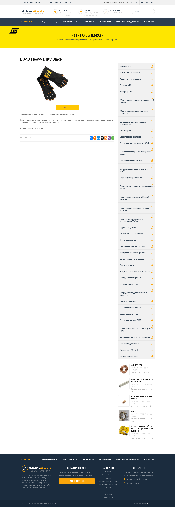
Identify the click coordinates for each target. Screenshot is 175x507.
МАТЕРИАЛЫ (88, 22)
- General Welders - (108, 475)
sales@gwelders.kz (91, 15)
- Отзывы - (108, 494)
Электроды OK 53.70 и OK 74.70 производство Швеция (142, 428)
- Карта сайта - (108, 497)
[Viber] (109, 138)
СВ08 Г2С (135, 411)
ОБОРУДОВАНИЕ (70, 22)
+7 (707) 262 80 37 (65, 15)
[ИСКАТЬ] (152, 12)
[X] (102, 138)
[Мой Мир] (98, 138)
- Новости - (108, 478)
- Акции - (108, 488)
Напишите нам (77, 481)
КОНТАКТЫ (149, 22)
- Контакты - (108, 491)
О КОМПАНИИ (27, 22)
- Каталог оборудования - (109, 481)
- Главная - (108, 472)
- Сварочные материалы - (109, 484)
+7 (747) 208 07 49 (65, 13)
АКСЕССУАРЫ (105, 22)
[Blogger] (105, 138)
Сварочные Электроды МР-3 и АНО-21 (142, 380)
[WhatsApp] (112, 138)
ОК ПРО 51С (136, 365)
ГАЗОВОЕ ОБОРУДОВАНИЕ (127, 22)
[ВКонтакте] (91, 138)
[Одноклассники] (94, 138)
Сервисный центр (49, 22)
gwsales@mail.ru (91, 13)
